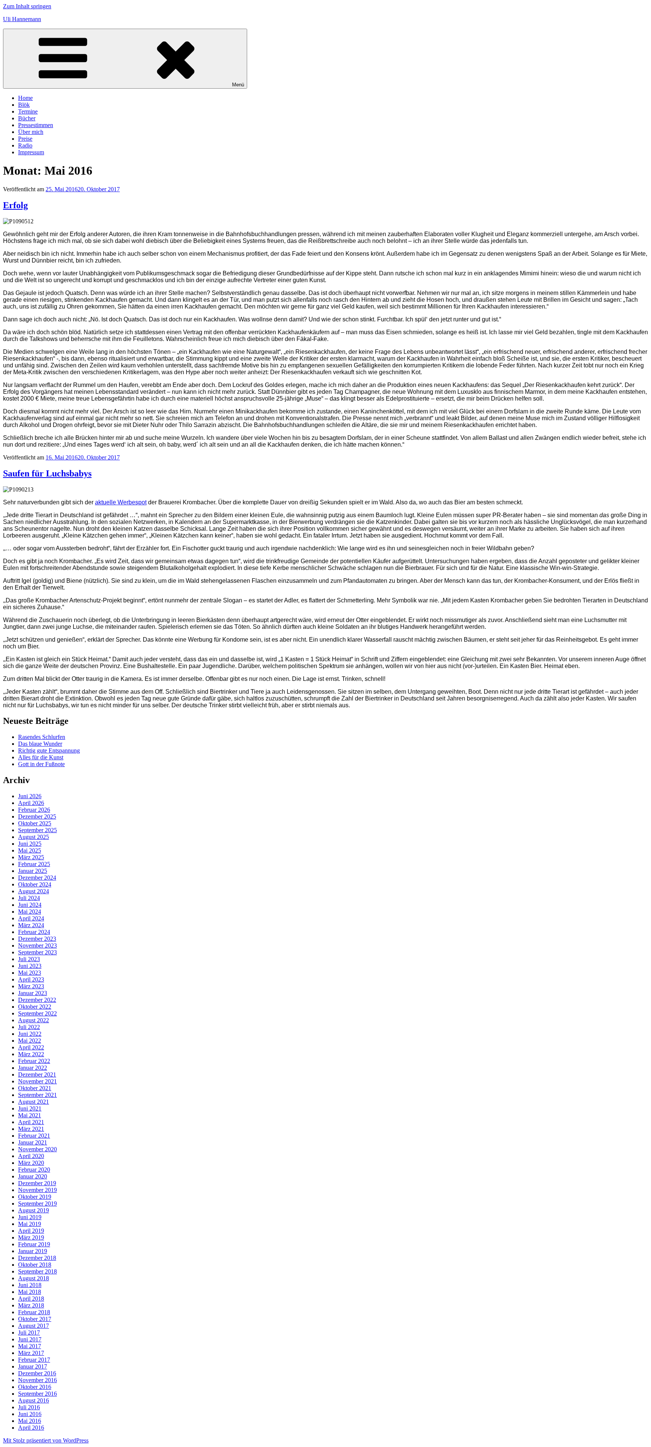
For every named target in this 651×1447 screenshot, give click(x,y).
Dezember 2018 (37, 1258)
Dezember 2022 (37, 1000)
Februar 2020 (34, 1169)
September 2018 (37, 1271)
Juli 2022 (29, 1027)
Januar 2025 (32, 871)
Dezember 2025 (37, 816)
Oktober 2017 (34, 1319)
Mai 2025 (29, 850)
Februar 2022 (34, 1061)
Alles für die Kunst (40, 757)
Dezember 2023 (37, 938)
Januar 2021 (32, 1142)
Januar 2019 (32, 1251)
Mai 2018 (29, 1292)
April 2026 (31, 803)
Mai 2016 (29, 1421)
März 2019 (31, 1237)
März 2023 (31, 986)
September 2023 (37, 952)
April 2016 (31, 1427)
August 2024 (33, 891)
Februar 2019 (34, 1244)
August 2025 (33, 837)
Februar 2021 (34, 1135)
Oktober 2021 (34, 1088)
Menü (238, 85)
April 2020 (31, 1156)
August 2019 (33, 1210)
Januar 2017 (32, 1366)
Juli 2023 (29, 959)
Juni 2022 (29, 1034)
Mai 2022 (29, 1040)
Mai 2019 (29, 1224)
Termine (28, 111)
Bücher (26, 118)
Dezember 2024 (37, 877)
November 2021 (37, 1081)
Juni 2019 (29, 1217)
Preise (25, 138)
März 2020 (31, 1163)
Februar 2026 (34, 809)
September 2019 (37, 1203)
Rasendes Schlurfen (41, 737)
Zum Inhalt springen (27, 6)
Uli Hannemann (22, 19)
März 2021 (31, 1129)
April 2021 (31, 1122)
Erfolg (15, 205)
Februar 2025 (34, 864)
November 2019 (37, 1190)
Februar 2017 (34, 1359)
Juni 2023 (29, 966)
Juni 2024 (29, 905)
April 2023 (31, 979)
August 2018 (33, 1278)
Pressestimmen (35, 125)
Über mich (30, 132)
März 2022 (31, 1054)
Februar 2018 (34, 1312)
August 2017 (33, 1326)
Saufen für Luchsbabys (47, 473)
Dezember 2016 (37, 1373)
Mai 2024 (29, 911)
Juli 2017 (29, 1332)
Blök (24, 104)
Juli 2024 (29, 898)
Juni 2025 (29, 843)
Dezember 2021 (37, 1074)
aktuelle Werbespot (121, 502)
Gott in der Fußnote (41, 764)
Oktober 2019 (34, 1197)
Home (25, 98)
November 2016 (37, 1380)
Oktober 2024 (34, 884)
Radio (25, 145)
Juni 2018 (29, 1285)
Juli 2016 (29, 1407)
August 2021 (33, 1101)
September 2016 (37, 1393)
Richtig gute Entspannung (49, 750)
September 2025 (37, 830)
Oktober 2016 (34, 1387)
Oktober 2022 (34, 1006)
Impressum (31, 152)
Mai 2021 (29, 1115)
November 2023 (37, 945)
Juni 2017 (29, 1339)
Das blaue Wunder (40, 743)
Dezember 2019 (37, 1183)
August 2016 (33, 1400)
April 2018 (31, 1298)
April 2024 (31, 918)
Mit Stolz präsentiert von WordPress (46, 1440)
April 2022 (31, 1047)
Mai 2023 (29, 972)
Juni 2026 (29, 796)
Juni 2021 (29, 1108)
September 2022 (37, 1013)
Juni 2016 (29, 1414)
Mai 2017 (29, 1346)
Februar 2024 (34, 932)
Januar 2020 (32, 1176)
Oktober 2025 (34, 823)
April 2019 (31, 1230)
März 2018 (31, 1305)
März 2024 (31, 925)
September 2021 (37, 1095)
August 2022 (33, 1020)
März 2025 (31, 857)
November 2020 (37, 1149)
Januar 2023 (32, 993)
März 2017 (31, 1353)
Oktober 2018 (34, 1264)
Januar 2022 (32, 1068)
